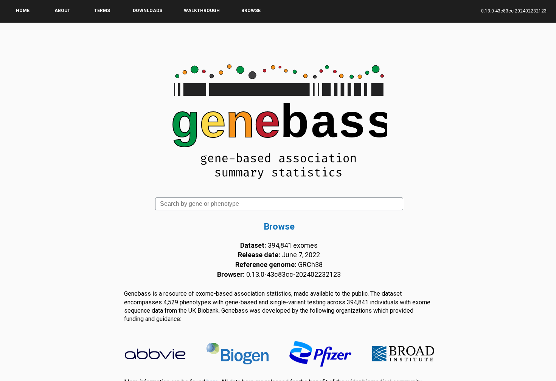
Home (23, 10)
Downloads (147, 10)
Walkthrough (202, 10)
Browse (251, 10)
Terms (102, 10)
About (62, 10)
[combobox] (279, 203)
